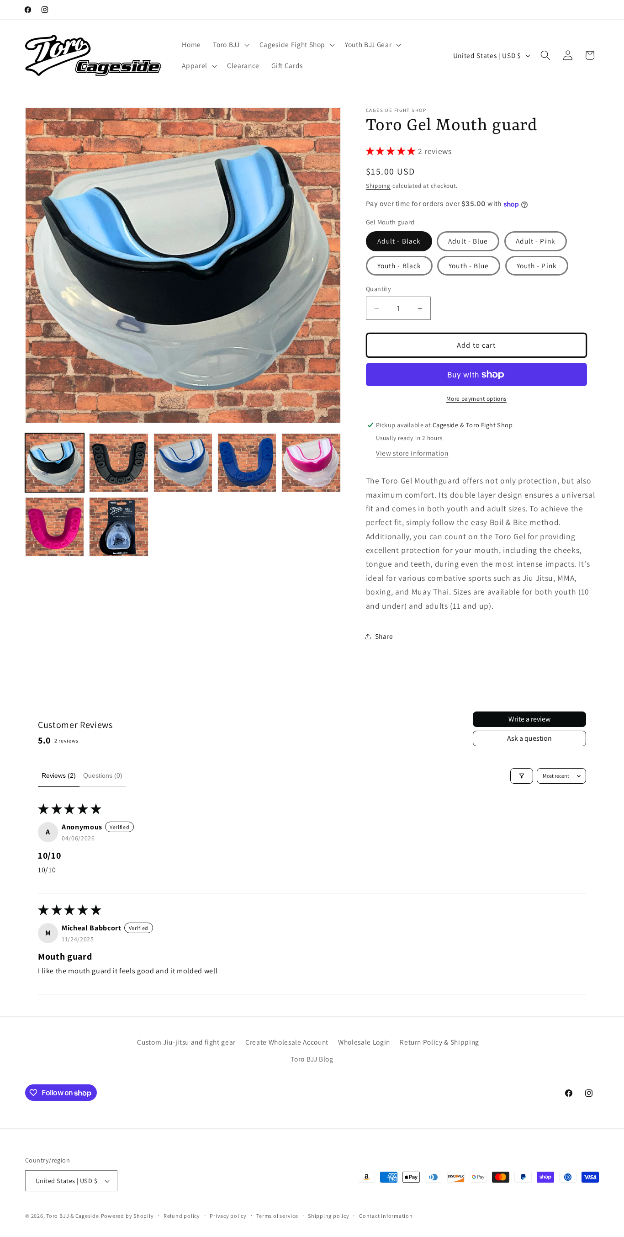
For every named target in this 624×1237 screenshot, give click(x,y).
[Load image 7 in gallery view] (118, 526)
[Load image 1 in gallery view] (54, 462)
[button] (230, 44)
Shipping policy (328, 1215)
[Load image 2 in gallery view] (118, 462)
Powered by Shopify (127, 1215)
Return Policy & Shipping (439, 1041)
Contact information (386, 1215)
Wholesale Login (364, 1041)
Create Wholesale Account (286, 1041)
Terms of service (277, 1215)
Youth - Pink (537, 265)
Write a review (529, 719)
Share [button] (384, 636)
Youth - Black (399, 265)
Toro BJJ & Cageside (72, 1215)
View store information (412, 452)
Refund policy (182, 1215)
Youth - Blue (469, 265)
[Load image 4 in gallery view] (246, 462)
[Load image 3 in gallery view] (182, 462)
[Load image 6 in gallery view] (54, 526)
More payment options (476, 399)
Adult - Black (399, 240)
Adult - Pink (535, 240)
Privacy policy (228, 1215)
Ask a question (529, 738)
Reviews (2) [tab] (59, 775)
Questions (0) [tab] (102, 775)
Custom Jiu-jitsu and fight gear (186, 1041)
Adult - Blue (468, 240)
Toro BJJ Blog (312, 1058)
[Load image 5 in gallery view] (310, 462)
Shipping (378, 186)
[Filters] (521, 776)
